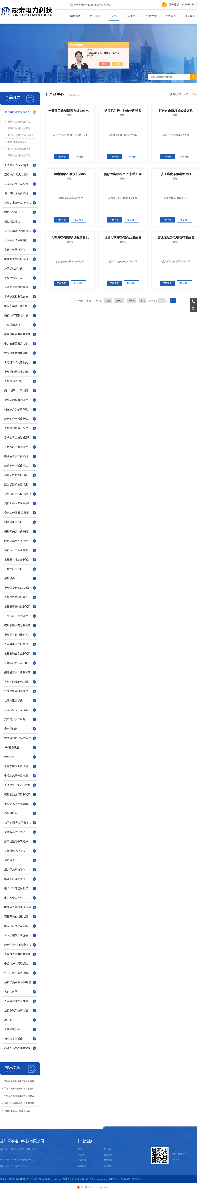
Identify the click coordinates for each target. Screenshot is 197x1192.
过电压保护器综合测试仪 (18, 972)
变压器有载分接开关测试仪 (20, 634)
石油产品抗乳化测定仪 (17, 1048)
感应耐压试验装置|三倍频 (19, 240)
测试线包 (9, 860)
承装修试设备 (12, 1029)
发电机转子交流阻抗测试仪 (20, 362)
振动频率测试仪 (13, 1038)
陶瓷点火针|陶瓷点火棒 (17, 907)
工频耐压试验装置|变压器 (19, 165)
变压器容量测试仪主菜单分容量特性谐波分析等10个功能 (21, 1081)
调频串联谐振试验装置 (19, 155)
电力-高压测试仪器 (17, 142)
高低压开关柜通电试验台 (18, 550)
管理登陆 (136, 1179)
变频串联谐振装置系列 (17, 112)
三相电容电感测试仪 (16, 616)
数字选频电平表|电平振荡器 (20, 841)
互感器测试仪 (12, 324)
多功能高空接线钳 (14, 832)
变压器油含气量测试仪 (17, 794)
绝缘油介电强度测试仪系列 (20, 418)
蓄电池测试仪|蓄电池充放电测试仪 (20, 230)
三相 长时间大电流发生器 (19, 174)
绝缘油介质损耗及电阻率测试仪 (20, 409)
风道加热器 (10, 991)
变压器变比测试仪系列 (17, 587)
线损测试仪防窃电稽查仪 (18, 1010)
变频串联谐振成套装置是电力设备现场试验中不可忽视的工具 (21, 1096)
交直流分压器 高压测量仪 (19, 512)
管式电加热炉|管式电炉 (17, 738)
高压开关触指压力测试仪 (18, 916)
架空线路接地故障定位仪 (18, 484)
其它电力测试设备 (14, 719)
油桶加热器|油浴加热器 (17, 982)
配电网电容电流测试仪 (17, 334)
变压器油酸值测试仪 (16, 400)
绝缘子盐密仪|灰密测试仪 (19, 944)
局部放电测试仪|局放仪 (17, 493)
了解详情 (61, 156)
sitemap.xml (101, 1179)
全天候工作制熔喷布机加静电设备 (71, 110)
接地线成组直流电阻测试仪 (20, 663)
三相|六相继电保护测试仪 (19, 202)
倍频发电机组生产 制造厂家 (123, 174)
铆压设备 (9, 578)
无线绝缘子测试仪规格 (17, 785)
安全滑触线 (10, 728)
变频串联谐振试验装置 (19, 121)
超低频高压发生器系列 (17, 503)
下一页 (131, 300)
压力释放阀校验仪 (14, 869)
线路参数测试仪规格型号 (18, 465)
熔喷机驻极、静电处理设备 (123, 110)
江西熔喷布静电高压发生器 (123, 237)
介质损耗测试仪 (13, 569)
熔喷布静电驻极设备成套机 (70, 237)
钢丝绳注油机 (12, 221)
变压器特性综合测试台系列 (20, 559)
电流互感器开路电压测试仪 (20, 775)
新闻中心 (132, 16)
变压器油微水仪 (13, 381)
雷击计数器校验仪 (14, 249)
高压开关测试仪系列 (16, 531)
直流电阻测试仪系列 (16, 644)
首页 (185, 94)
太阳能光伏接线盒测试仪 (18, 803)
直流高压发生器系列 (16, 183)
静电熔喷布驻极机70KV (70, 174)
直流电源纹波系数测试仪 (18, 1001)
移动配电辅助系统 (14, 879)
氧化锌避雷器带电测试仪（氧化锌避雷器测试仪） (20, 287)
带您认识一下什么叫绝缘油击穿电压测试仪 (21, 1088)
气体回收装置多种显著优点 (17, 1110)
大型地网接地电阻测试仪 (18, 681)
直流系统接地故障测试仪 (18, 766)
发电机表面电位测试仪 (17, 954)
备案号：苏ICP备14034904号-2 (78, 1179)
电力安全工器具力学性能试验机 (20, 343)
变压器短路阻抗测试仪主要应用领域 (21, 1103)
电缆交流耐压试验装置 (19, 148)
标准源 (8, 1019)
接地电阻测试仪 (13, 700)
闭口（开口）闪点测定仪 (18, 390)
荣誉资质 (108, 1160)
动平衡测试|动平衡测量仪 (19, 822)
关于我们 (94, 16)
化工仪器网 (125, 1179)
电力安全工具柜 (13, 897)
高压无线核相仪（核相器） (20, 475)
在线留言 (170, 16)
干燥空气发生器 (13, 277)
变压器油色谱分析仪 (16, 428)
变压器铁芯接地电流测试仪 (20, 597)
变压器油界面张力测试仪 (18, 371)
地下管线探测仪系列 (16, 193)
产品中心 (113, 16)
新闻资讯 (108, 1154)
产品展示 (82, 1154)
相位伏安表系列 (13, 212)
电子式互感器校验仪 (16, 888)
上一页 (119, 300)
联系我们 (108, 1165)
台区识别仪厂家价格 (16, 935)
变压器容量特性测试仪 (17, 606)
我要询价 (78, 156)
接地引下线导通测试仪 (17, 672)
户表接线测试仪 (13, 268)
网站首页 (75, 16)
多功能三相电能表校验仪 (18, 296)
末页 (143, 300)
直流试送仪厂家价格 (16, 709)
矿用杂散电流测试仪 (16, 446)
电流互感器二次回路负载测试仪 (20, 306)
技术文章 (151, 16)
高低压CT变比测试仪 (16, 315)
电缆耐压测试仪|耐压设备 (21, 135)
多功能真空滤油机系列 (17, 437)
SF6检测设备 (11, 747)
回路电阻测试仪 (13, 522)
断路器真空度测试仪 (16, 540)
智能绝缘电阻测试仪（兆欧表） (20, 691)
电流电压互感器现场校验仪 (20, 926)
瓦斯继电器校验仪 (14, 850)
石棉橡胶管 (10, 813)
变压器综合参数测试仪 (17, 653)
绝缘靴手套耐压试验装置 (18, 353)
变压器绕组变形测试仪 (17, 625)
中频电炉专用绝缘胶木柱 (18, 963)
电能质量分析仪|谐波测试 (19, 259)
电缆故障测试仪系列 (16, 456)
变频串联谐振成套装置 (19, 128)
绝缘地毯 (9, 756)
